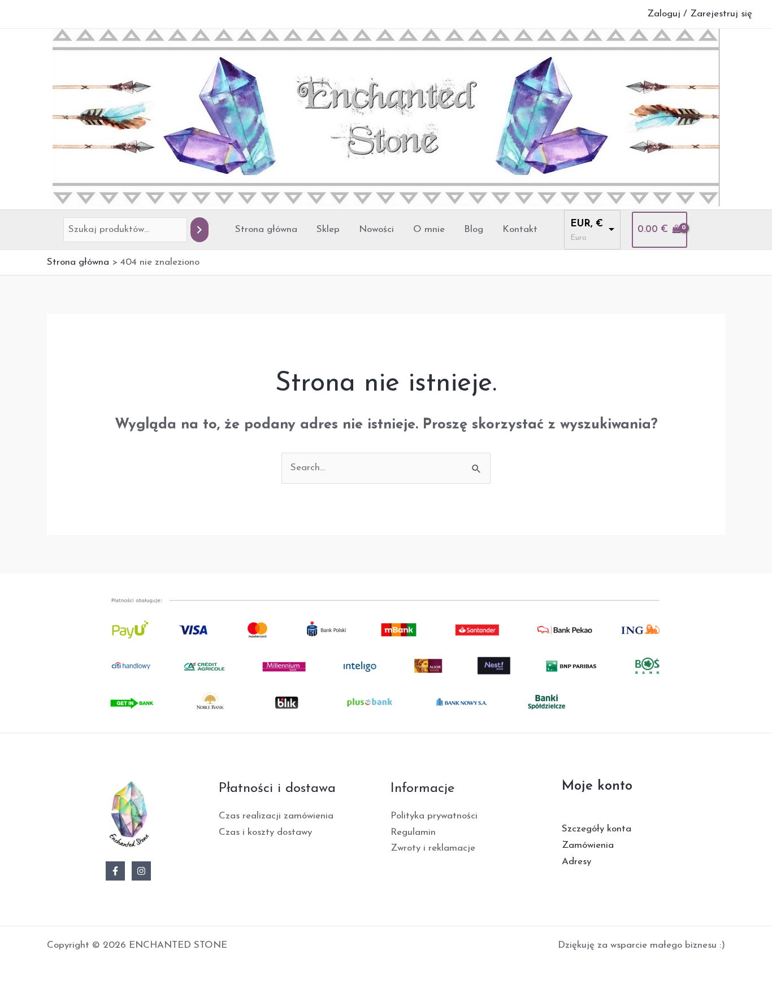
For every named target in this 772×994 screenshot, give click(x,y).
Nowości (376, 229)
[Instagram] (141, 871)
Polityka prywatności (434, 816)
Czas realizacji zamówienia (276, 816)
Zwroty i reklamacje (433, 848)
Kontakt (519, 229)
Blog (473, 229)
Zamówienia (588, 845)
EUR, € (586, 224)
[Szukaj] (199, 230)
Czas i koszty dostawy (265, 832)
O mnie (429, 229)
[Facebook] (115, 871)
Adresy (576, 861)
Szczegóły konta (596, 829)
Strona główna (266, 229)
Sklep (328, 229)
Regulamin (413, 832)
